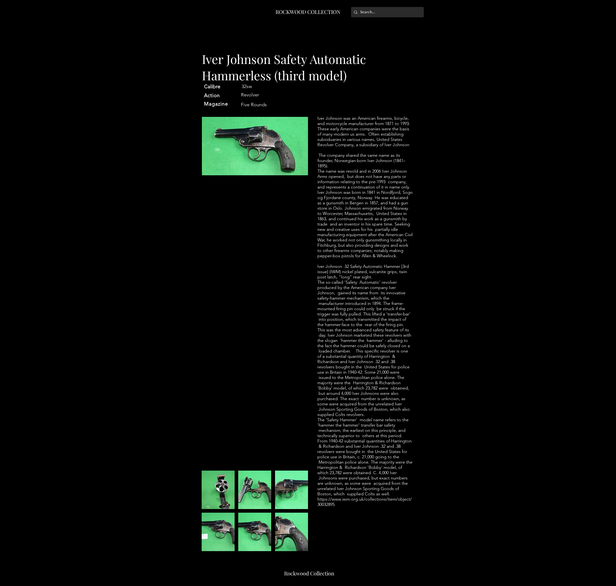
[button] (218, 490)
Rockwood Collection (309, 573)
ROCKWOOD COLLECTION (308, 11)
